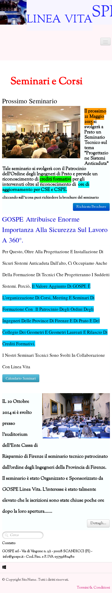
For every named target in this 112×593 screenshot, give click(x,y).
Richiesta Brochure (91, 207)
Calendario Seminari (21, 378)
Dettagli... (98, 523)
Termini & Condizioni (93, 587)
